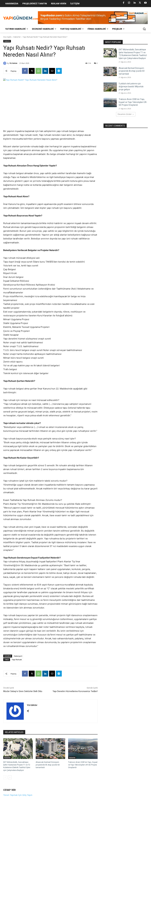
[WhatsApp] (38, 71)
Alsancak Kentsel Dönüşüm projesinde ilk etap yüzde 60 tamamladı (48, 765)
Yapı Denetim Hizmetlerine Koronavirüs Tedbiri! (75, 691)
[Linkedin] (134, 2)
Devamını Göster (125, 114)
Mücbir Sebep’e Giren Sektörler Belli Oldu (22, 691)
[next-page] (10, 777)
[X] (140, 2)
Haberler (17, 37)
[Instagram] (129, 2)
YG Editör (13, 63)
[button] (144, 28)
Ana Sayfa (7, 37)
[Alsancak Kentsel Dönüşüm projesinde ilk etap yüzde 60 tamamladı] (50, 748)
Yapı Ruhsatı (17, 659)
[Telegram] (59, 71)
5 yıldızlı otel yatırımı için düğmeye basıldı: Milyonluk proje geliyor (131, 86)
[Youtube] (145, 2)
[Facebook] (123, 2)
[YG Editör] (5, 63)
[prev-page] (5, 777)
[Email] (52, 71)
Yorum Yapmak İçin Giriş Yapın (17, 795)
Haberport (18, 656)
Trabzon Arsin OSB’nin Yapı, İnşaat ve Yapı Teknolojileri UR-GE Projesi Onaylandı (82, 765)
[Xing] (28, 710)
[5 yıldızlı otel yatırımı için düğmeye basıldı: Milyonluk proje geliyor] (110, 87)
